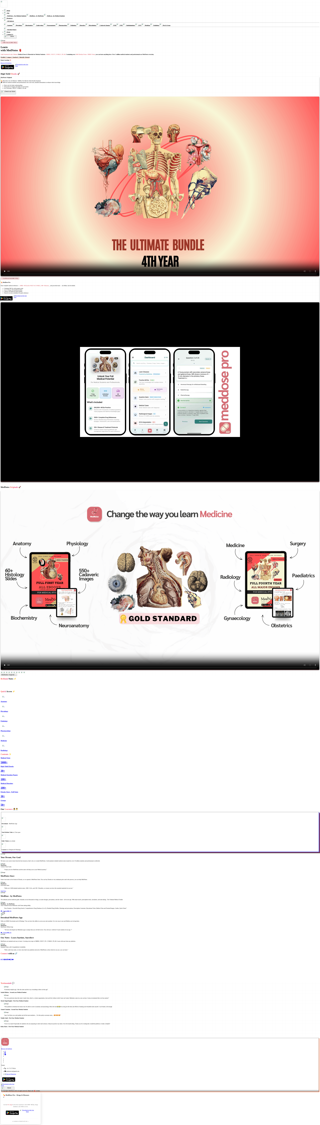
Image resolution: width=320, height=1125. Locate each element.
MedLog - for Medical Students (55, 16)
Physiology (18, 25)
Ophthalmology (130, 25)
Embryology (40, 25)
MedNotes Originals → (8, 675)
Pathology (73, 25)
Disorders (82, 25)
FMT (121, 25)
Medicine (147, 25)
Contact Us (9, 34)
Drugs (8, 32)
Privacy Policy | (8, 1060)
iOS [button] (10, 911)
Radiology (156, 25)
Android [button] (4, 911)
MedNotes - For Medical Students (16, 16)
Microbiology (92, 25)
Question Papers (11, 29)
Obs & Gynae (166, 25)
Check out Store (9, 91)
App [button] (7, 13)
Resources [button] (9, 18)
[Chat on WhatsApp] (10, 1074)
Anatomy (9, 25)
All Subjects (10, 21)
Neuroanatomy (51, 25)
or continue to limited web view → (20, 1121)
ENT (140, 25)
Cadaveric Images (104, 25)
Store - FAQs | (7, 1059)
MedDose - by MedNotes (36, 16)
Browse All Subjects (6, 63)
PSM (115, 25)
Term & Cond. (7, 1062)
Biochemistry (29, 25)
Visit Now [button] (3, 891)
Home (8, 10)
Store (11, 36)
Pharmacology (62, 25)
